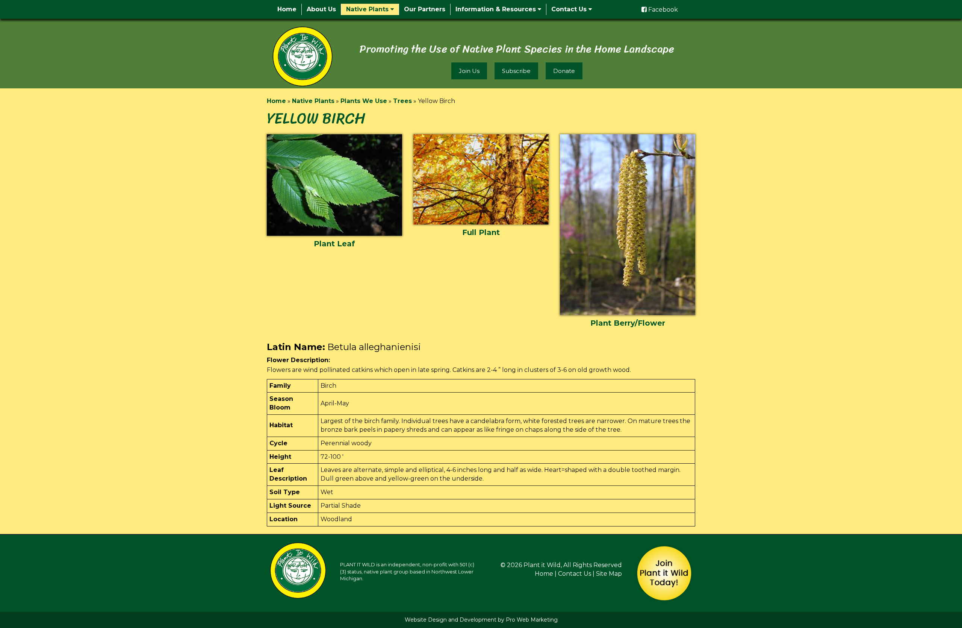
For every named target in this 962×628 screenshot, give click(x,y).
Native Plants (368, 9)
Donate (564, 70)
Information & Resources (496, 9)
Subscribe (516, 70)
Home (286, 9)
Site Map (609, 573)
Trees (402, 101)
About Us (321, 9)
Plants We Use (363, 101)
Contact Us (569, 9)
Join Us (469, 70)
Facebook (662, 9)
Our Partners (424, 9)
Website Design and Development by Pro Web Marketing (481, 619)
